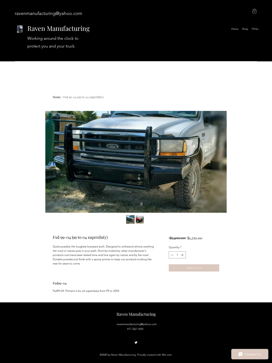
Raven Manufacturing (58, 28)
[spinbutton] (177, 255)
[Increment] (182, 255)
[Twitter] (136, 342)
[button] (254, 11)
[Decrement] (171, 255)
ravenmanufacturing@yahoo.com (48, 13)
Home (57, 97)
